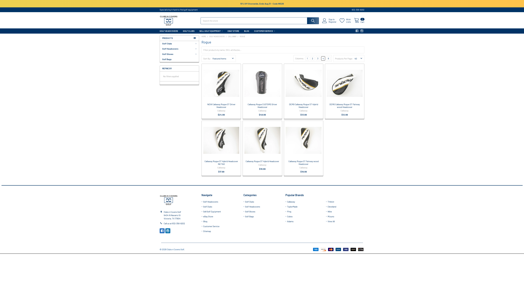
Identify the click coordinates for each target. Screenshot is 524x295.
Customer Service (263, 31)
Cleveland (332, 206)
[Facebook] (357, 30)
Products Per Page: (344, 58)
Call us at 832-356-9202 (174, 223)
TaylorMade (292, 206)
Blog (246, 31)
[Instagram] (361, 30)
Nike (330, 211)
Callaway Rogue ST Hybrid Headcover (262, 161)
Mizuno (331, 216)
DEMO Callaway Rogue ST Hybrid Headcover (303, 105)
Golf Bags (167, 59)
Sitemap (207, 231)
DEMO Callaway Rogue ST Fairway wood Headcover (344, 105)
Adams (290, 221)
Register (332, 22)
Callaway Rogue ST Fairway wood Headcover (303, 162)
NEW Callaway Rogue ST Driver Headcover (221, 105)
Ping (289, 211)
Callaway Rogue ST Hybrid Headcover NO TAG (221, 162)
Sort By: (207, 58)
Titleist (331, 201)
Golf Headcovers (169, 31)
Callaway (291, 201)
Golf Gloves (167, 54)
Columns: (299, 58)
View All (331, 221)
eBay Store (233, 31)
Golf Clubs (188, 31)
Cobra (289, 216)
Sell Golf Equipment (210, 31)
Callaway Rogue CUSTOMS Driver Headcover (262, 105)
